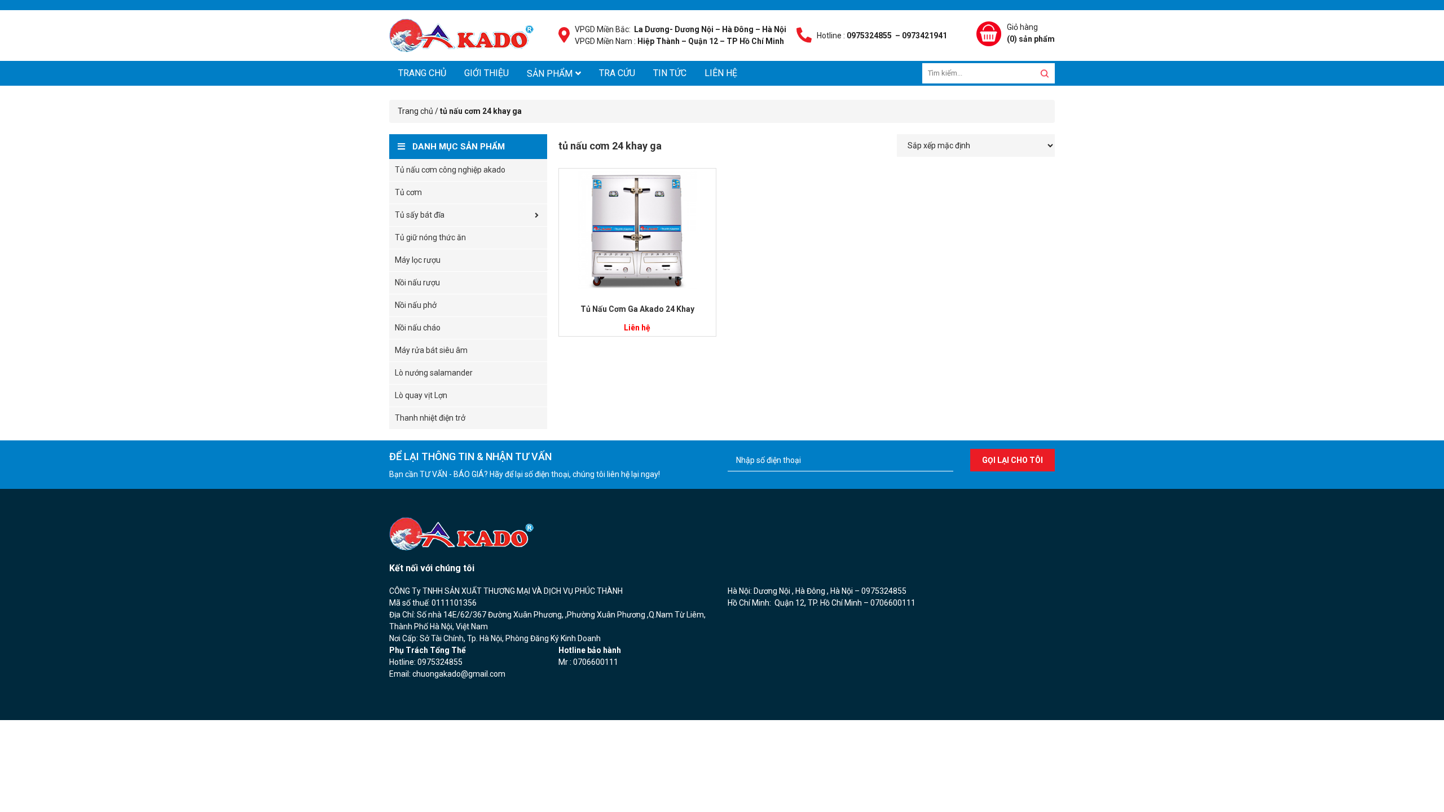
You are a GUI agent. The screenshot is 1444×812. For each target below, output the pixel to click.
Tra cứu (617, 73)
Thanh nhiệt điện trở (430, 417)
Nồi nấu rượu (417, 282)
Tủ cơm (408, 192)
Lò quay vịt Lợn (421, 395)
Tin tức (669, 73)
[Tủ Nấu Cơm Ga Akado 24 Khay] (637, 230)
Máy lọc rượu (418, 259)
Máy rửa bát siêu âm (431, 350)
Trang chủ (422, 73)
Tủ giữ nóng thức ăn (430, 237)
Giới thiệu (486, 73)
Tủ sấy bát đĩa (419, 214)
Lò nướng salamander (434, 372)
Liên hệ (721, 73)
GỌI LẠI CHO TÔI (1012, 460)
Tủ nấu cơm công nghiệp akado (450, 169)
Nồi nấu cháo (418, 327)
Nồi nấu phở (416, 305)
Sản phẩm (550, 73)
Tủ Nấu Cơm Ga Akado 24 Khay (637, 309)
